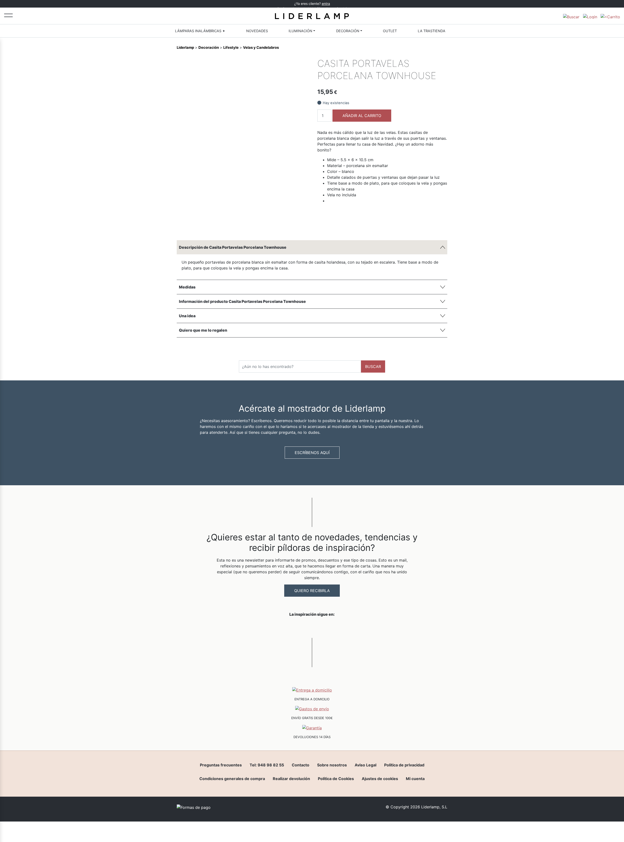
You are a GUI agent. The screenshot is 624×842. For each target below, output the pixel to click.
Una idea (187, 315)
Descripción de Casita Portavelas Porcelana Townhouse (232, 247)
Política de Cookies (336, 778)
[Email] (302, 225)
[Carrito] (610, 16)
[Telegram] (286, 225)
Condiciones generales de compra (232, 778)
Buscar (373, 366)
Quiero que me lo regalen (203, 330)
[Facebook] (269, 225)
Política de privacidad (404, 765)
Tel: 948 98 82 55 (267, 765)
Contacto (300, 765)
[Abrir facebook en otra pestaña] (284, 627)
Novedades (257, 31)
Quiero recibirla (312, 590)
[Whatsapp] (277, 225)
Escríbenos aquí (312, 452)
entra (326, 3)
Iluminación (300, 31)
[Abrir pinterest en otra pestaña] (339, 627)
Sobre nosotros (332, 765)
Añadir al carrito (361, 115)
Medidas (187, 287)
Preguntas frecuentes (221, 765)
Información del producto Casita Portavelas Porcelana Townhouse (242, 301)
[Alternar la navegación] (8, 15)
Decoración (347, 31)
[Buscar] (571, 16)
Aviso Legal (365, 765)
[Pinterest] (294, 225)
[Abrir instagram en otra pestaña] (312, 627)
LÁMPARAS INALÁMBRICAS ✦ (200, 31)
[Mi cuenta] (590, 16)
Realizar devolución (291, 778)
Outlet (390, 31)
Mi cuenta (415, 778)
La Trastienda (431, 31)
